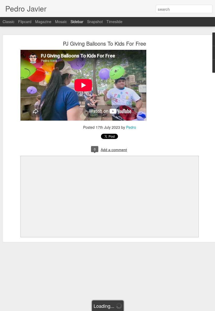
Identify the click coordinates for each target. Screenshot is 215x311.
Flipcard (24, 21)
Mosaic (61, 21)
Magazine (43, 21)
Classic (8, 21)
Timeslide (114, 21)
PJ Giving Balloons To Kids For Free (104, 43)
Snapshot (95, 21)
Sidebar (77, 21)
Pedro (131, 127)
